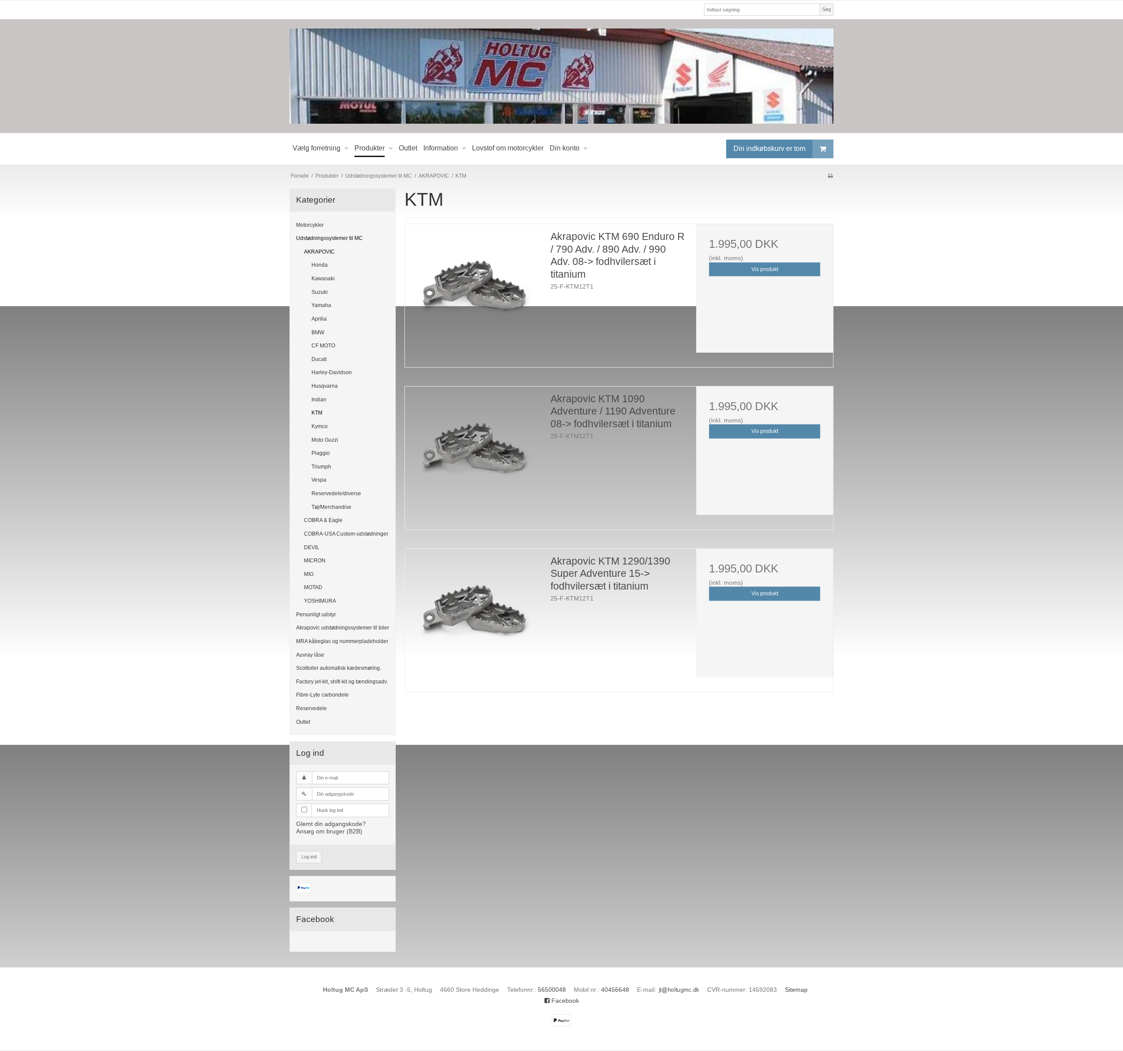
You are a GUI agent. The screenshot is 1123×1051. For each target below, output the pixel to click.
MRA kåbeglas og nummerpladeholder (342, 641)
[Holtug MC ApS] (561, 76)
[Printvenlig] (830, 176)
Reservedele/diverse (336, 493)
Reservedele (311, 708)
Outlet (303, 722)
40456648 (615, 989)
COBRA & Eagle (323, 520)
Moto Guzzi (324, 440)
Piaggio (320, 453)
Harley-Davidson (331, 372)
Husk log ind (330, 810)
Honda (319, 265)
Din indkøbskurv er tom (769, 148)
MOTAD (313, 587)
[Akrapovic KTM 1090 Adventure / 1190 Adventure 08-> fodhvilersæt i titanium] (473, 454)
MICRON (314, 561)
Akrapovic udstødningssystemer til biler (342, 628)
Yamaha (321, 305)
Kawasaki (323, 278)
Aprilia (319, 319)
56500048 (552, 989)
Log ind (309, 856)
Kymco (319, 426)
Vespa (318, 480)
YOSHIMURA (320, 601)
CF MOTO (323, 346)
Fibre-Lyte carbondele (322, 695)
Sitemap (796, 989)
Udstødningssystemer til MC (329, 238)
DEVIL (311, 547)
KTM (316, 413)
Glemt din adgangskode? (331, 823)
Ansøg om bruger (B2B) (329, 831)
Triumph (321, 467)
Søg (826, 9)
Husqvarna (324, 386)
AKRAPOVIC (319, 252)
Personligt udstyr (316, 614)
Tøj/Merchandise (331, 507)
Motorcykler (310, 225)
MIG (309, 574)
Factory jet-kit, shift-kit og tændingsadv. (342, 682)
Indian (318, 400)
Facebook (564, 1000)
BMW (317, 332)
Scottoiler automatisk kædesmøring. (338, 668)
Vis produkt (764, 269)
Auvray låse (310, 655)
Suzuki (319, 292)
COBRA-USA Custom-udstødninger (346, 534)
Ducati (319, 359)
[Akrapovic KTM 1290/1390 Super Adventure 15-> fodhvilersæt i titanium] (473, 617)
